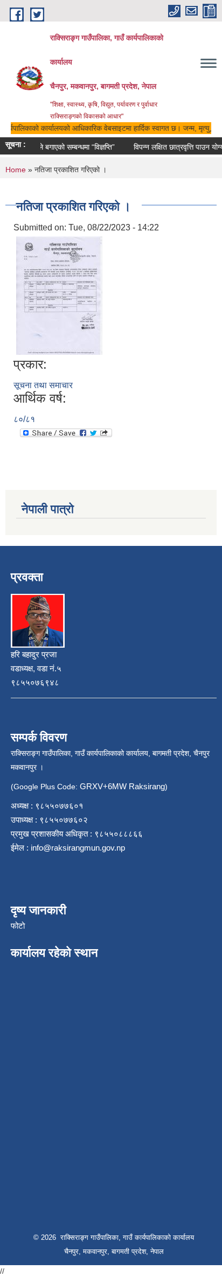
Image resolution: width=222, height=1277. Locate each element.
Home (15, 169)
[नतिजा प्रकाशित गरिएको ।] (59, 294)
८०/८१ (24, 419)
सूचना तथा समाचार (43, 385)
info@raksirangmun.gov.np (78, 847)
